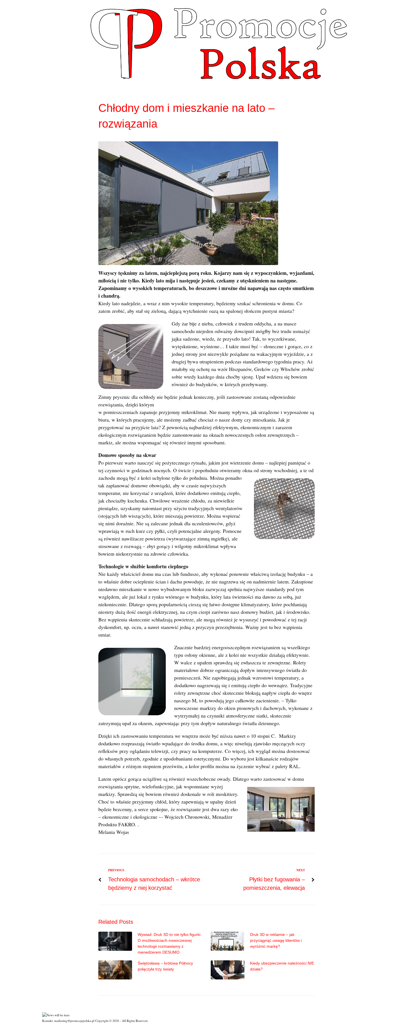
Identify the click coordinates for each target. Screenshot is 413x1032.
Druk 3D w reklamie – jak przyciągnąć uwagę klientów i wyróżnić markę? (276, 940)
